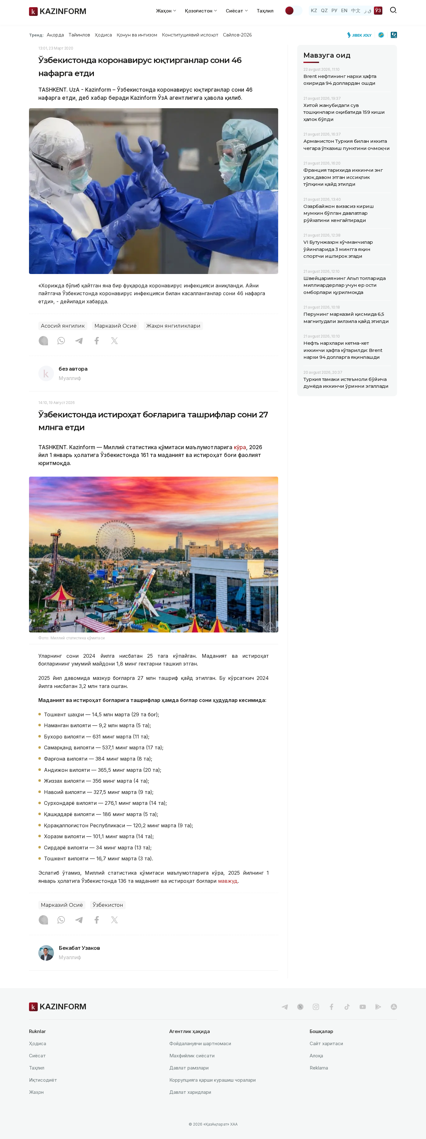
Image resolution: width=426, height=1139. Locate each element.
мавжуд (228, 881)
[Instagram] (43, 341)
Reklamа (319, 1068)
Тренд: (36, 34)
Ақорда (55, 35)
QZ (324, 10)
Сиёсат (37, 1056)
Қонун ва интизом (137, 35)
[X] (114, 341)
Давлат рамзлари (189, 1068)
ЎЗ (378, 10)
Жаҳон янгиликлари (173, 326)
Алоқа (316, 1056)
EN (344, 10)
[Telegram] (79, 341)
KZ (314, 10)
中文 (356, 10)
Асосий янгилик (63, 326)
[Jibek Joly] (361, 35)
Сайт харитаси (326, 1043)
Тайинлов (79, 35)
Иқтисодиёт (43, 1080)
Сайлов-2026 (237, 35)
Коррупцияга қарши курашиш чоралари (212, 1080)
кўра (240, 447)
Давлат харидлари (190, 1092)
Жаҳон (36, 1092)
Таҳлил (265, 10)
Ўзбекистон (108, 905)
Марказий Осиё (115, 326)
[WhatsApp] (61, 341)
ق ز (367, 10)
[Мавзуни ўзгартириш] (293, 11)
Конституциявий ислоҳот (190, 35)
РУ (334, 10)
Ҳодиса (103, 35)
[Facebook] (97, 341)
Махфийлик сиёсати (192, 1056)
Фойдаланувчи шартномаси (200, 1043)
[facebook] (331, 1007)
